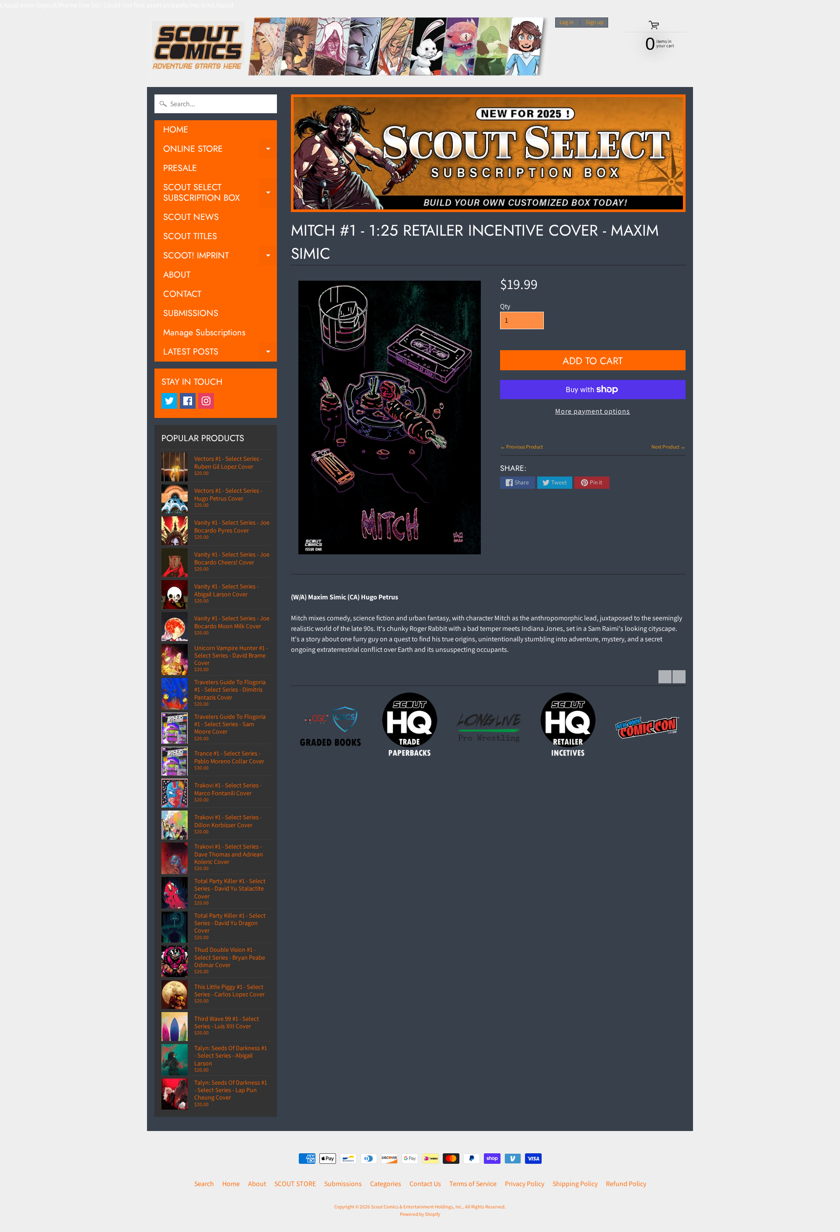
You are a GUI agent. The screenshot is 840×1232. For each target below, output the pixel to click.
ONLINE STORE (220, 151)
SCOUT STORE (295, 1183)
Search (204, 1183)
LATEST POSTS (220, 353)
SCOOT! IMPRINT (220, 257)
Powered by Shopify (420, 1214)
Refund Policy (626, 1183)
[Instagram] (206, 401)
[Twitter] (169, 401)
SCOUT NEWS (191, 217)
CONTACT (182, 294)
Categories (385, 1183)
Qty (505, 306)
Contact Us (425, 1183)
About (257, 1183)
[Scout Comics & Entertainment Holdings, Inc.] (348, 48)
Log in (567, 22)
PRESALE (180, 168)
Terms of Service (473, 1183)
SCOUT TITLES (190, 236)
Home (231, 1183)
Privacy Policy (524, 1183)
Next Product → (668, 446)
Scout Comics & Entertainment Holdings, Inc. (417, 1207)
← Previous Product (521, 446)
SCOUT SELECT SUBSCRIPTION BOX (220, 193)
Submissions (343, 1183)
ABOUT (176, 274)
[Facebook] (188, 401)
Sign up (594, 22)
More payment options (592, 411)
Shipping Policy (575, 1183)
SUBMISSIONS (190, 313)
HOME (175, 129)
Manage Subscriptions (204, 332)
